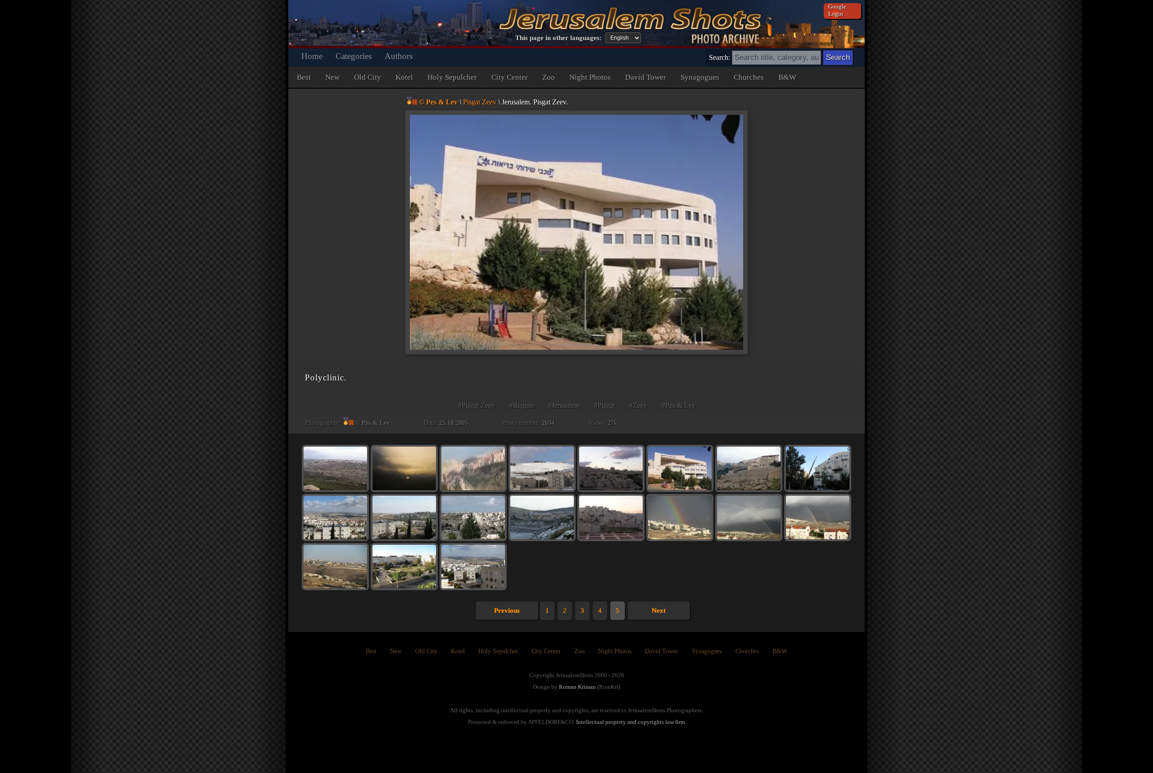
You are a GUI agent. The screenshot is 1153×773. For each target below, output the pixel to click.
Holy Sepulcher (452, 77)
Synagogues (700, 77)
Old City (367, 77)
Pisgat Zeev (479, 102)
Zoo (548, 77)
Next (659, 610)
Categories (354, 56)
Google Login (837, 10)
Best (304, 77)
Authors (399, 56)
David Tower (645, 77)
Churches (749, 77)
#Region (521, 405)
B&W (787, 77)
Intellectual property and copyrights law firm (630, 722)
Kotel (404, 77)
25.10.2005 (453, 423)
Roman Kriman (577, 686)
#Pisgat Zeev (476, 405)
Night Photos (590, 77)
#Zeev (638, 405)
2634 (548, 423)
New (332, 77)
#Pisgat (604, 405)
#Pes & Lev (678, 405)
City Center (509, 77)
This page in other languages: (558, 37)
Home (311, 56)
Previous (507, 610)
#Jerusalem (564, 405)
